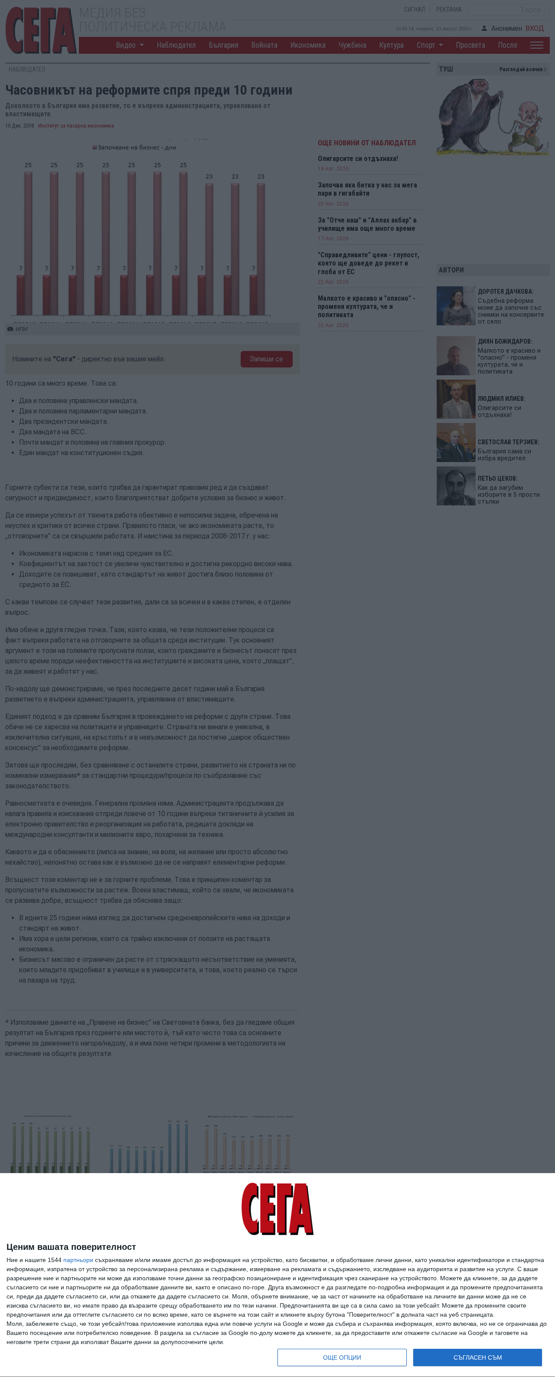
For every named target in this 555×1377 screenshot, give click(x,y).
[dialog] (277, 1275)
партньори (78, 1260)
